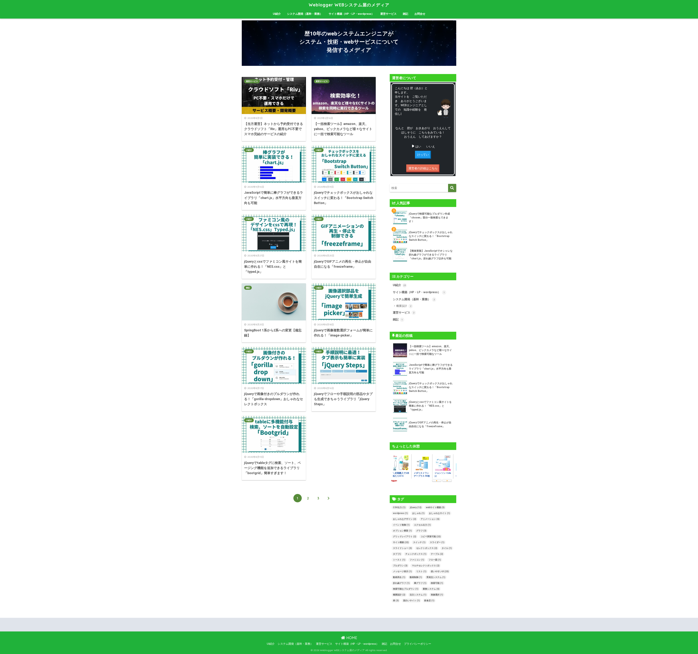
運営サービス (388, 13)
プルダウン (400, 565)
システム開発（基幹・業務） (304, 13)
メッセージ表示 (402, 571)
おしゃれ (418, 513)
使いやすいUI (440, 571)
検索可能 (437, 583)
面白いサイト (411, 600)
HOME (351, 637)
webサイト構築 (435, 507)
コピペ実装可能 (431, 536)
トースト (399, 560)
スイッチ (419, 542)
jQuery (415, 507)
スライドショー (402, 548)
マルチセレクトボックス (425, 565)
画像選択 (437, 594)
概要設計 (403, 306)
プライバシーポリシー (417, 643)
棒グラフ (420, 583)
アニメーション (430, 519)
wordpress (400, 513)
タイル (447, 548)
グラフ (421, 530)
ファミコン (417, 560)
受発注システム (435, 577)
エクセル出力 (422, 525)
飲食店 (429, 600)
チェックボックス (415, 554)
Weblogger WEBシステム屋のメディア (349, 4)
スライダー (437, 542)
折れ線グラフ (401, 583)
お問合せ (419, 13)
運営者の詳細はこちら (423, 168)
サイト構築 (401, 542)
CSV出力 (399, 507)
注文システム (418, 594)
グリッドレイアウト (404, 536)
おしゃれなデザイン (404, 519)
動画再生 (399, 577)
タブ (397, 554)
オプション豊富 (402, 530)
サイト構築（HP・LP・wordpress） (351, 13)
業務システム (431, 589)
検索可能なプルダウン (405, 589)
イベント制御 (401, 525)
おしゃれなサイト (439, 513)
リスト (421, 571)
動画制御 (416, 577)
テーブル (437, 554)
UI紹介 (277, 13)
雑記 (405, 13)
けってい (423, 154)
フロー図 (435, 560)
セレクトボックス (426, 548)
